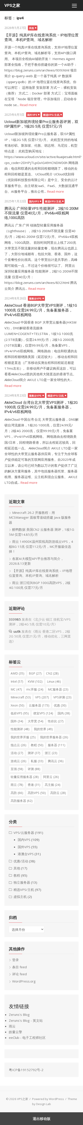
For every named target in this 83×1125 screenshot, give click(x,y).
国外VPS (32, 114)
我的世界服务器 (54, 737)
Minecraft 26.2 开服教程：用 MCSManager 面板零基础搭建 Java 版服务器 (40, 517)
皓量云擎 (15, 1032)
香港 (34, 785)
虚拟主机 (20, 896)
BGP (35, 673)
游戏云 (18, 761)
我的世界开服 (23, 737)
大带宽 (35, 721)
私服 (37, 761)
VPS (42, 697)
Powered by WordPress (48, 1099)
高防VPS (37, 793)
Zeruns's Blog (19, 1014)
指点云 (18, 745)
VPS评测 (62, 697)
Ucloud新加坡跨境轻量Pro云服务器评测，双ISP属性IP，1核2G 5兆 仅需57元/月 (41, 123)
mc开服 (34, 689)
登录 (15, 960)
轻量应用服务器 (25, 777)
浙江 (51, 753)
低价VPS (20, 713)
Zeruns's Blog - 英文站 (26, 1020)
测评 (34, 753)
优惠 (60, 705)
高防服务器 (22, 801)
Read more (28, 105)
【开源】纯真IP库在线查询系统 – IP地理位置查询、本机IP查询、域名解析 (41, 37)
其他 (31, 28)
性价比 (56, 721)
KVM (35, 681)
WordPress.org (24, 981)
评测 (34, 769)
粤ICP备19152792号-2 (26, 1070)
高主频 (52, 785)
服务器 (56, 745)
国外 (17, 721)
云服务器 (39, 705)
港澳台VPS (35, 298)
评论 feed (19, 974)
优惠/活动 (21, 861)
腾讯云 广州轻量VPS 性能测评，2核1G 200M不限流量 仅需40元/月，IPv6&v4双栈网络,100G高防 (41, 213)
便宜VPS (43, 713)
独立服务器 (22, 882)
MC (16, 689)
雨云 (17, 785)
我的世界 (43, 729)
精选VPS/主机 (51, 114)
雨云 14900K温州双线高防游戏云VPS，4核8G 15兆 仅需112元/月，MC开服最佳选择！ (41, 546)
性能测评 (20, 729)
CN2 (52, 673)
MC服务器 (58, 689)
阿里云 (51, 777)
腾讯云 (56, 761)
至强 (17, 769)
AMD (17, 673)
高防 (17, 793)
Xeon (17, 705)
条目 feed (19, 967)
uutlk (17, 631)
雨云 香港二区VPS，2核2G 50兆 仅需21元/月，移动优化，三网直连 (40, 636)
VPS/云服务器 (24, 832)
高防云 (58, 793)
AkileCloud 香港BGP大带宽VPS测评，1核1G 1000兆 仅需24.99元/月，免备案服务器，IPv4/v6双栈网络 (40, 310)
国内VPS (34, 201)
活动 (17, 753)
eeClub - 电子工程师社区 (27, 1037)
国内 (64, 713)
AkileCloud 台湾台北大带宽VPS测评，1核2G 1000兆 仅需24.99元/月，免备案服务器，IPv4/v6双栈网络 (41, 407)
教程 (37, 745)
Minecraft (21, 697)
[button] (74, 5)
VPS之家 (12, 5)
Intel (17, 681)
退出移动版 (41, 1118)
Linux (54, 681)
